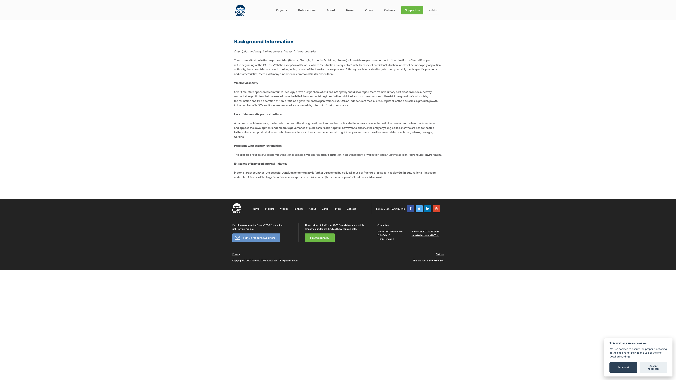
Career (325, 208)
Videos (284, 208)
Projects (281, 10)
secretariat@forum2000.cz (425, 235)
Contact (351, 208)
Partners (389, 10)
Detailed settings (619, 356)
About (331, 10)
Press (338, 208)
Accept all (623, 367)
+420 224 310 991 (429, 231)
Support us (412, 10)
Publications (307, 10)
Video (369, 10)
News (350, 10)
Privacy (236, 254)
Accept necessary (653, 367)
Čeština (433, 10)
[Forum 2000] (240, 10)
